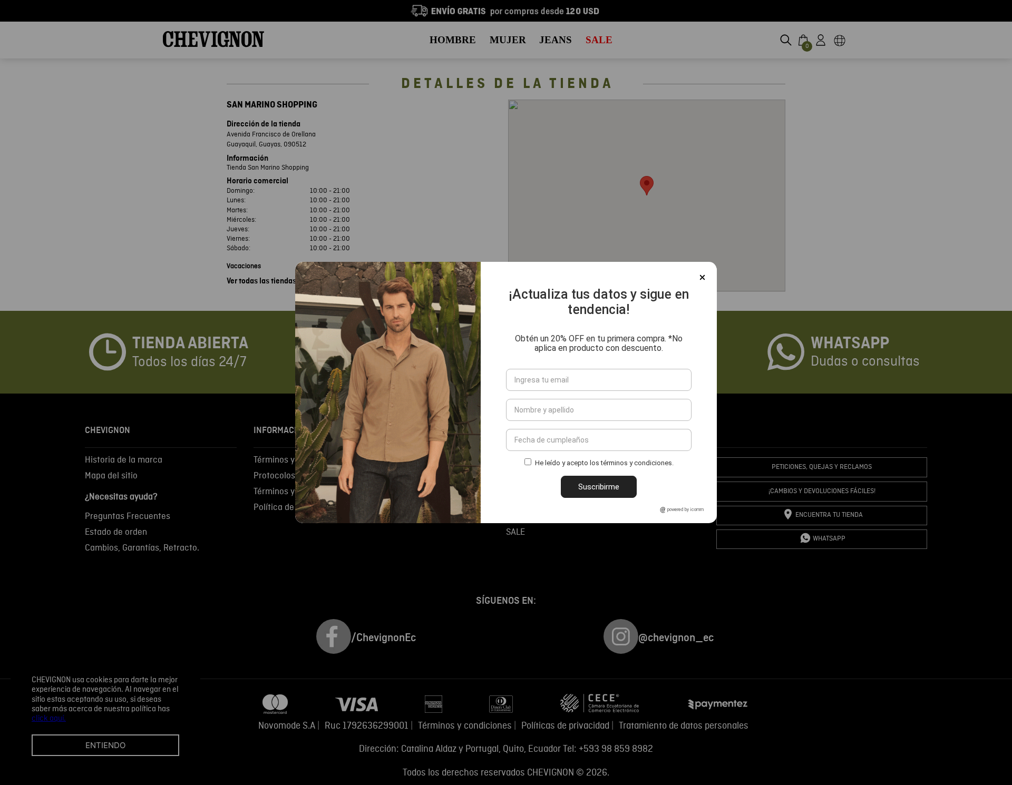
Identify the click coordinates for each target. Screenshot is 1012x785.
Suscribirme (598, 487)
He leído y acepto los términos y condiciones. (604, 463)
